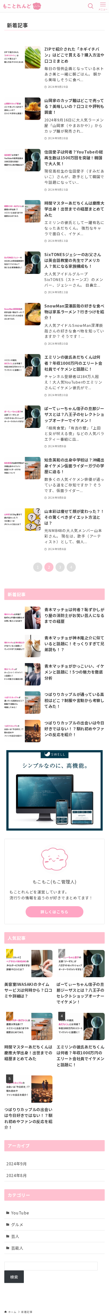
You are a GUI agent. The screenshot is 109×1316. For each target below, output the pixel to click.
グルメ (17, 1224)
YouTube (20, 1212)
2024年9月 (16, 1163)
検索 (14, 1277)
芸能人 (17, 1248)
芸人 (15, 1236)
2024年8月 (16, 1175)
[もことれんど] (21, 6)
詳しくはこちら (54, 911)
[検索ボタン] (91, 6)
